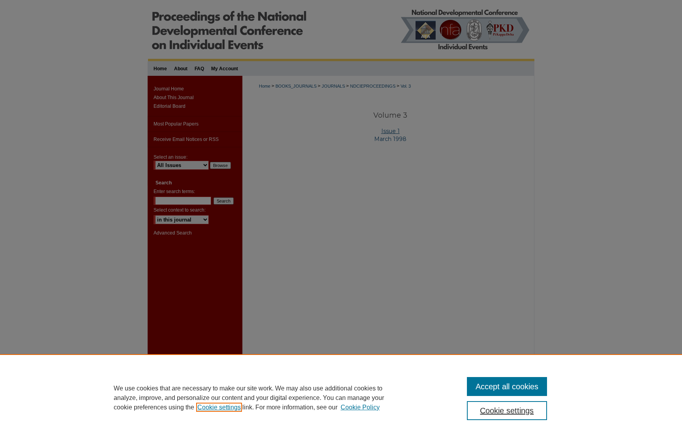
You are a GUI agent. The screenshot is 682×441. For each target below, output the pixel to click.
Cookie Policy (360, 407)
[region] (341, 397)
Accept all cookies (507, 386)
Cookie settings (219, 407)
